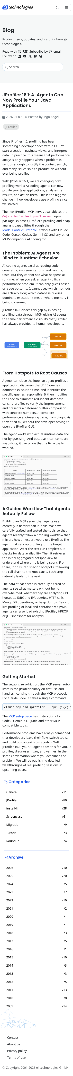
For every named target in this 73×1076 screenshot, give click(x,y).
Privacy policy (17, 1051)
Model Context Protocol (19, 230)
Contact (12, 1037)
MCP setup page (20, 716)
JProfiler (11, 127)
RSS (25, 51)
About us (13, 1044)
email (57, 51)
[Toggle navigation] (66, 7)
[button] (57, 7)
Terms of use (16, 1057)
